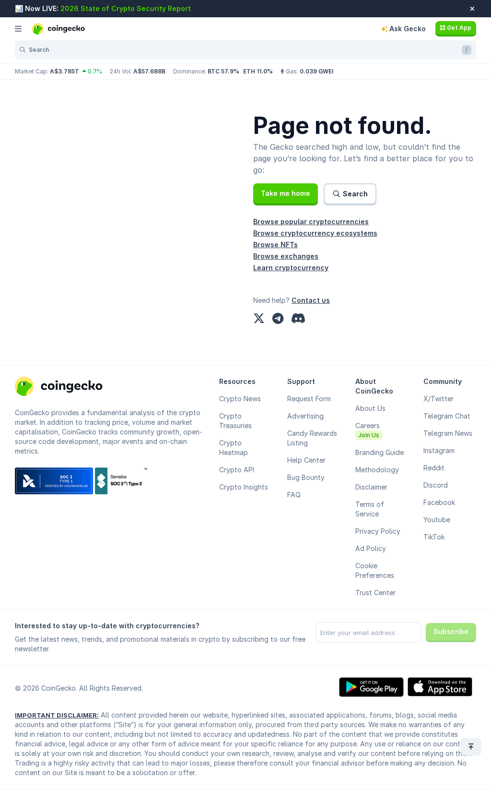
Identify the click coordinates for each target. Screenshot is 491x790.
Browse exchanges (285, 256)
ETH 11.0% (258, 71)
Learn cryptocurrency (290, 267)
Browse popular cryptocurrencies (311, 221)
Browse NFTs (275, 244)
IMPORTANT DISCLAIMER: (57, 715)
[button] (285, 193)
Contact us (311, 300)
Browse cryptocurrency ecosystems (315, 233)
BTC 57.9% (223, 71)
